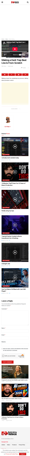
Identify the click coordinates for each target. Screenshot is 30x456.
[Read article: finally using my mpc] (15, 199)
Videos (8, 444)
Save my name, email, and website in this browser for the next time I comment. (15, 349)
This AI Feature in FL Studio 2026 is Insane (12, 398)
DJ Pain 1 (8, 126)
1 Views (3, 420)
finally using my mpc (8, 211)
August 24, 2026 (5, 187)
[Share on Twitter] (11, 74)
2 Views (3, 381)
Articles (3, 444)
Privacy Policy (22, 444)
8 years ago (10, 66)
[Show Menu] (2, 2)
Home (3, 39)
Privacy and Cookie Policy (12, 454)
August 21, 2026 (5, 265)
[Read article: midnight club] (15, 252)
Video (6, 39)
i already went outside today (10, 158)
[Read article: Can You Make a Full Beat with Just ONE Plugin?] (15, 277)
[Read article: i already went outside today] (15, 146)
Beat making (11, 39)
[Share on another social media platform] (25, 74)
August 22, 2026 (5, 240)
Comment (5, 309)
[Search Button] (27, 2)
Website (4, 341)
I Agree (23, 454)
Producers (14, 444)
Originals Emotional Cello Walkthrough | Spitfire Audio (15, 380)
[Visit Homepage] (15, 2)
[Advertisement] (15, 21)
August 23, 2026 (5, 212)
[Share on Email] (18, 74)
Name (4, 328)
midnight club (6, 263)
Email (3, 335)
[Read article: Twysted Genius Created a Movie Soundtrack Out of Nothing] (15, 224)
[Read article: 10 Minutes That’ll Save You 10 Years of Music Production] (15, 172)
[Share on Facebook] (5, 74)
